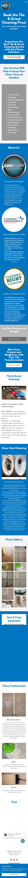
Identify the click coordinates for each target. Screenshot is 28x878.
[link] (5, 2)
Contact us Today (14, 365)
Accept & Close (14, 874)
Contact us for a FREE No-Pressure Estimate (14, 57)
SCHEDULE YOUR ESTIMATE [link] (14, 851)
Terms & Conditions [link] (14, 852)
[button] (26, 2)
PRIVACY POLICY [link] (14, 854)
